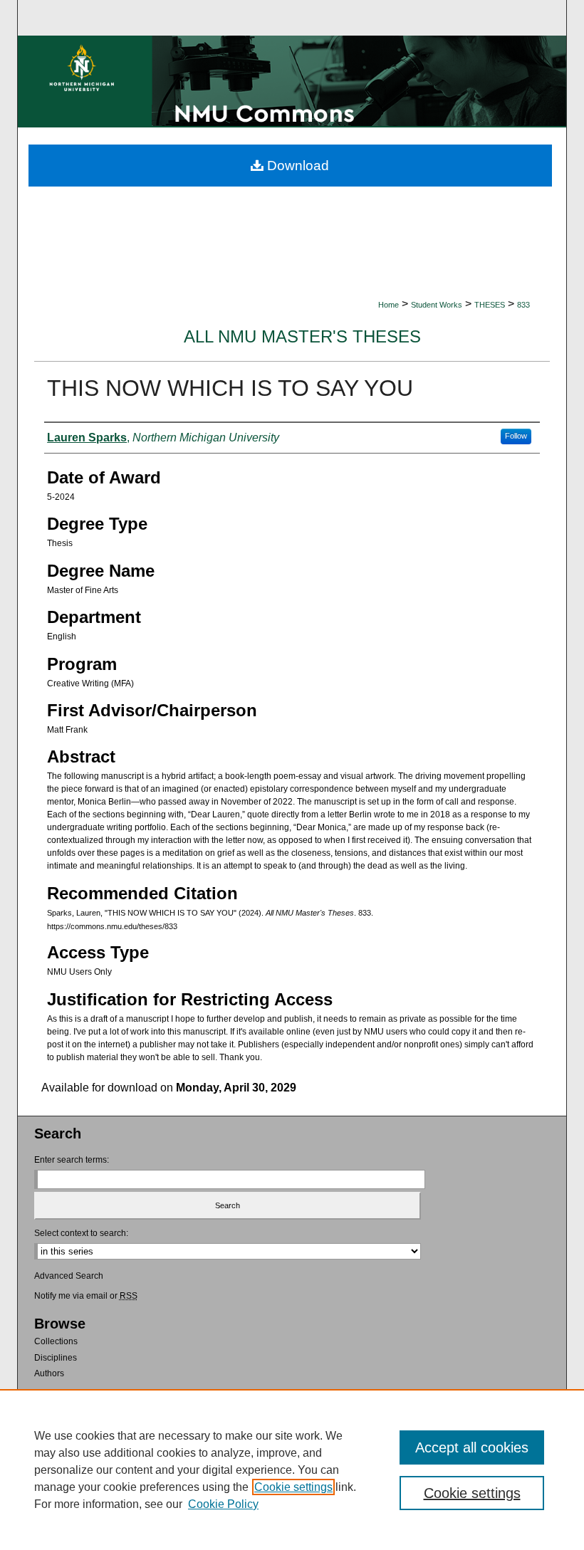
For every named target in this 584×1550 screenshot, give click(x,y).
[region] (292, 1469)
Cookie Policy (223, 1504)
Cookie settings (293, 1487)
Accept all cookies (471, 1447)
